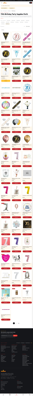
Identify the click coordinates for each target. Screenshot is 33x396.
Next (18, 323)
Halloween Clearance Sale (25, 356)
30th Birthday (12, 22)
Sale (31, 342)
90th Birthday (18, 20)
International (13, 359)
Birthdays (2, 359)
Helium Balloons (28, 342)
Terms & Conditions (20, 386)
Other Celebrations (3, 356)
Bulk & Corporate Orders (4, 381)
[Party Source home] (5, 3)
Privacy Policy (19, 387)
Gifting (2, 355)
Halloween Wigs (24, 362)
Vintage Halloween (24, 357)
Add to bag (5, 46)
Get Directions (19, 381)
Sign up (15, 335)
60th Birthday (27, 20)
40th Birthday (7, 22)
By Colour (13, 361)
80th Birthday (22, 20)
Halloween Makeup (24, 361)
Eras (12, 358)
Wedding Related (3, 357)
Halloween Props (24, 359)
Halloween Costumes (25, 364)
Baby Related (2, 358)
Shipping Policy (3, 384)
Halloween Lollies (24, 358)
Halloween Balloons (24, 355)
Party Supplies (3, 344)
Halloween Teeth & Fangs (25, 360)
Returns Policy (3, 385)
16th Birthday (26, 22)
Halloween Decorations (25, 365)
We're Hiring (2, 389)
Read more (2, 18)
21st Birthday (16, 22)
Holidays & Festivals (3, 361)
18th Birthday (21, 22)
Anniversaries (2, 360)
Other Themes (13, 355)
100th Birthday (13, 20)
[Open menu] (1, 3)
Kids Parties (13, 356)
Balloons (23, 344)
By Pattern (13, 360)
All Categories (23, 342)
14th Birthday (8, 20)
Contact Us (2, 388)
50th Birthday (2, 22)
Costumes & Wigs (14, 344)
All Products (18, 342)
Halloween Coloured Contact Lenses (27, 363)
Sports (12, 357)
